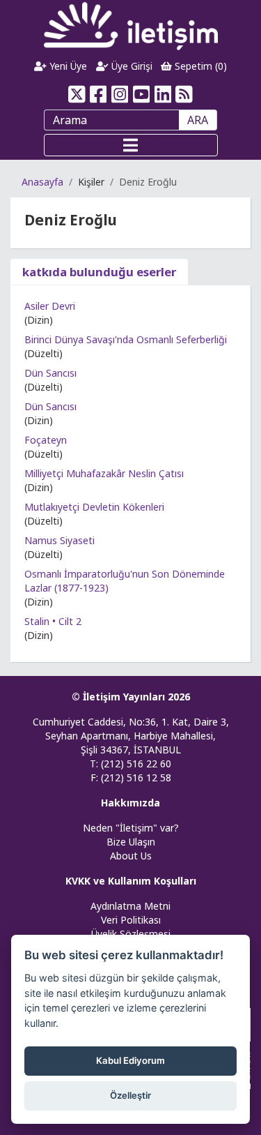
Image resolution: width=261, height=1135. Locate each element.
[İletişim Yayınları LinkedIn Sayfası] (162, 94)
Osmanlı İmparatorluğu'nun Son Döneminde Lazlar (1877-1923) (124, 580)
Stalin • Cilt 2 (52, 621)
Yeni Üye (67, 66)
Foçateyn (45, 439)
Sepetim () (199, 66)
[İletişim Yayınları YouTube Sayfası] (141, 94)
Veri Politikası (131, 919)
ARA (197, 120)
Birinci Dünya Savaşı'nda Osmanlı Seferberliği (125, 339)
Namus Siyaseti (59, 540)
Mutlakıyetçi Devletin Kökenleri (94, 506)
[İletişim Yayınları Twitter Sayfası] (77, 94)
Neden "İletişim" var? (131, 827)
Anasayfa (42, 181)
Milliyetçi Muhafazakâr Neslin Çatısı (104, 473)
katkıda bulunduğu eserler (99, 272)
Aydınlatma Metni (130, 905)
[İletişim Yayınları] (131, 25)
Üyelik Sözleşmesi (131, 933)
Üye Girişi (130, 66)
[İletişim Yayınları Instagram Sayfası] (120, 94)
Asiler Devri (49, 306)
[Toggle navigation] (131, 145)
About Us (131, 855)
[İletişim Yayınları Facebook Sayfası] (98, 94)
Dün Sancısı (50, 372)
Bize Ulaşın (130, 841)
